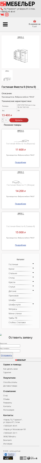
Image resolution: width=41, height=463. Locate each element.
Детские (12, 291)
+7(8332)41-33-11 (10, 433)
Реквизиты (7, 403)
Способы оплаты (10, 382)
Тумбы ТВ (13, 318)
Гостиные (13, 264)
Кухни (11, 269)
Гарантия (7, 372)
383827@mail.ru (9, 436)
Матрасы (13, 309)
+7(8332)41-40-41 (10, 426)
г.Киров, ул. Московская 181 (14, 429)
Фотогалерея (8, 410)
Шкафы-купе (15, 304)
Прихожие (13, 295)
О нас (5, 395)
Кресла (12, 282)
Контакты (7, 406)
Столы (12, 277)
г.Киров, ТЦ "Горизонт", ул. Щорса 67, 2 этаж (12, 420)
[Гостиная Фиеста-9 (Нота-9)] (20, 51)
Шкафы (12, 300)
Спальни (13, 273)
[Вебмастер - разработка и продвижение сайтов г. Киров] (9, 454)
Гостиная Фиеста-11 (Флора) (20, 185)
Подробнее (20, 162)
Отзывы (6, 399)
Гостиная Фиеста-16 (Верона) (20, 143)
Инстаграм (7, 444)
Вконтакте (7, 440)
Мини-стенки (15, 313)
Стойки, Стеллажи (17, 322)
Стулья (12, 286)
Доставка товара (10, 386)
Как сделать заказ (10, 369)
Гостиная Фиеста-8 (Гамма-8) (20, 226)
